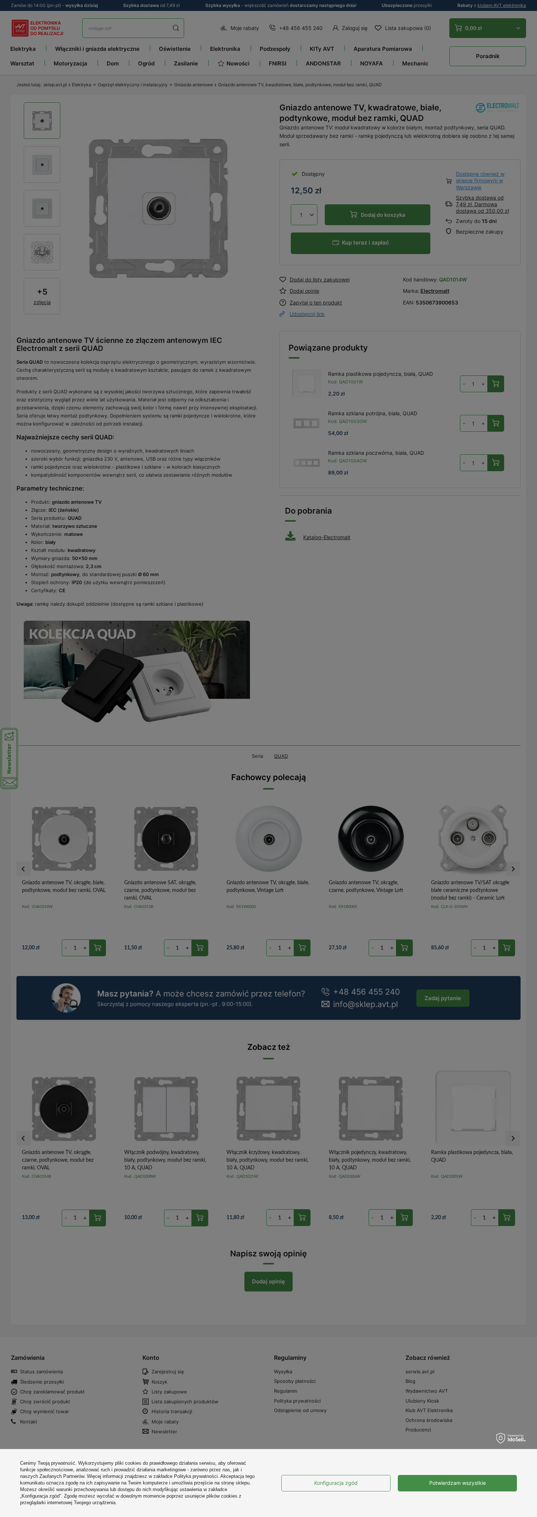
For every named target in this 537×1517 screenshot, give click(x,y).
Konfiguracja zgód (336, 1483)
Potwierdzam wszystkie (457, 1483)
